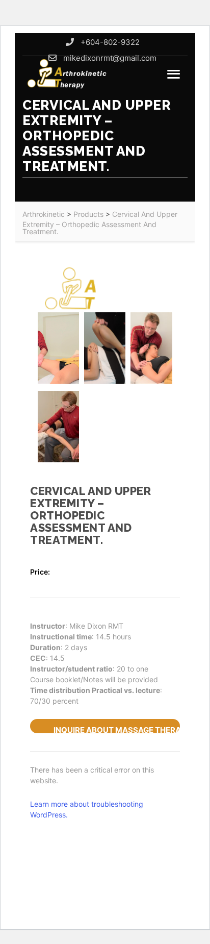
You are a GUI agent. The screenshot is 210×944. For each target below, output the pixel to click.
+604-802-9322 (110, 42)
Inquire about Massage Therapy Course (117, 729)
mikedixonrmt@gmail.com (109, 58)
